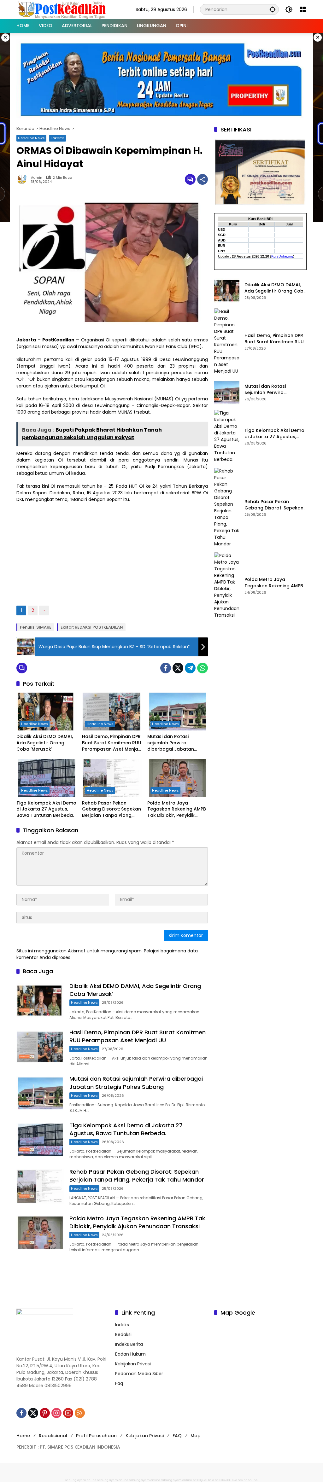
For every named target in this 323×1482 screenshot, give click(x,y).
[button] (272, 9)
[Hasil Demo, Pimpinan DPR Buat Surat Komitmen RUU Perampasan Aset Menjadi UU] (112, 711)
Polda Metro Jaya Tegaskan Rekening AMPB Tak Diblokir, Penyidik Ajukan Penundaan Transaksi (176, 809)
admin (36, 177)
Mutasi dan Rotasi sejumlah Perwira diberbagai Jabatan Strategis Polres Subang (175, 743)
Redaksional (53, 1436)
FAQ (177, 1436)
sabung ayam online (81, 1480)
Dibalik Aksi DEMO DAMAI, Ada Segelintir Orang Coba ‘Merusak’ (44, 743)
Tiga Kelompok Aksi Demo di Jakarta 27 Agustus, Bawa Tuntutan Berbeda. (46, 809)
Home (23, 1436)
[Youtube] (68, 1413)
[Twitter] (178, 668)
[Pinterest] (45, 1413)
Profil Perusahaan (96, 1436)
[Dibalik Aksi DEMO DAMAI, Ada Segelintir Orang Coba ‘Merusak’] (46, 711)
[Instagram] (56, 1413)
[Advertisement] (112, 553)
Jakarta (57, 138)
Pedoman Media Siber (139, 1373)
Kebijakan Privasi (133, 1364)
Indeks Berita (129, 1344)
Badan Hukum (130, 1354)
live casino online (245, 1480)
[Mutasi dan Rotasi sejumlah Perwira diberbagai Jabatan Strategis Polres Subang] (177, 711)
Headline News (31, 138)
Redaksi (123, 1334)
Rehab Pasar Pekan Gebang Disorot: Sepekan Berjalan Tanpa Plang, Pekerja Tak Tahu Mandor (111, 809)
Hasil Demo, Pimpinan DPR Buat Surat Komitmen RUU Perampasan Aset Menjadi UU (112, 743)
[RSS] (80, 1413)
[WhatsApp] (202, 668)
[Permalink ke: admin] (23, 179)
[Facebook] (165, 668)
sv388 (197, 1480)
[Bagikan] (202, 179)
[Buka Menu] (303, 9)
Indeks (122, 1325)
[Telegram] (190, 668)
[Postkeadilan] (63, 9)
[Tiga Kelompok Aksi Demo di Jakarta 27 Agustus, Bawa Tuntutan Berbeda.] (46, 778)
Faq (119, 1383)
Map (196, 1436)
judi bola (207, 1480)
